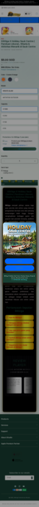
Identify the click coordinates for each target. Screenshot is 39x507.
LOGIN (19, 261)
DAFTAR (19, 268)
